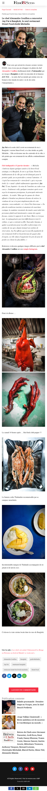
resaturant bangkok (19, 664)
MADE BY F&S (18, 9)
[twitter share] (9, 676)
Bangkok (23, 659)
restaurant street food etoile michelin (16, 670)
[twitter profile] (14, 769)
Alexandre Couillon (10, 659)
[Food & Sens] (24, 2)
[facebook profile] (20, 769)
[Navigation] (3, 3)
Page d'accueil (6, 9)
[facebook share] (4, 676)
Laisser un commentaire (23, 690)
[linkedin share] (19, 676)
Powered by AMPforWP (23, 781)
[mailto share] (14, 676)
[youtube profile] (32, 769)
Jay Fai (6, 664)
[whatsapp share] (24, 676)
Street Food (35, 670)
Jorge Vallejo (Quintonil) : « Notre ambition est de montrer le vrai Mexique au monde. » (31, 720)
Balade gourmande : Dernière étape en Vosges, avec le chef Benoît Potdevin (30, 704)
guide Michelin (35, 659)
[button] (11, 788)
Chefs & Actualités (31, 9)
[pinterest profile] (26, 769)
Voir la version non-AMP (31, 778)
